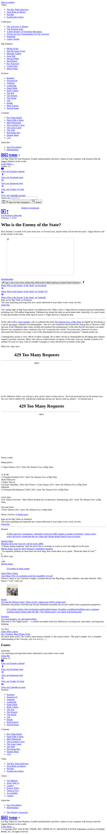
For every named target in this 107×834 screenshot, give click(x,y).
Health (10, 103)
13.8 (9, 137)
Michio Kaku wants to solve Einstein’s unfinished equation (27, 549)
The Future (11, 98)
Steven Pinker (13, 58)
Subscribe (17, 215)
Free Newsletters (14, 147)
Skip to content (7, 2)
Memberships (13, 149)
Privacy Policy (13, 788)
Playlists (10, 14)
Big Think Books (14, 117)
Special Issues (13, 108)
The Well (11, 130)
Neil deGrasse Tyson (16, 51)
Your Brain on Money (16, 12)
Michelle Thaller (14, 53)
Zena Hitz (11, 56)
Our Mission (12, 780)
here (14, 324)
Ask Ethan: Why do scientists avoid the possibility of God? (27, 576)
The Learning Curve (16, 125)
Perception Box (13, 132)
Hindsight (11, 36)
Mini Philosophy (14, 122)
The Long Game (14, 127)
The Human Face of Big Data (68, 322)
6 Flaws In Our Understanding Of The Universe (28, 34)
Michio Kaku (12, 48)
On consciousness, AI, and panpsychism (19, 619)
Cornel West (12, 66)
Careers (10, 795)
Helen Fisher (12, 68)
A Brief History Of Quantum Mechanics (24, 31)
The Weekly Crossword (17, 812)
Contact (10, 785)
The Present (12, 95)
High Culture (12, 90)
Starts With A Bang (15, 120)
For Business (7, 215)
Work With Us (13, 783)
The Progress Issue (15, 29)
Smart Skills (12, 88)
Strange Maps (13, 135)
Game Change (13, 39)
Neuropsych (12, 80)
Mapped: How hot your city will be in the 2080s (22, 543)
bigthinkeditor (7, 279)
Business (10, 78)
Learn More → (7, 164)
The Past (10, 93)
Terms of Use (13, 790)
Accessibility (12, 793)
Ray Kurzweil (13, 63)
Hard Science (13, 105)
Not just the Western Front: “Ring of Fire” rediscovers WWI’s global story (33, 602)
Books (4, 599)
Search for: (6, 198)
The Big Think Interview (18, 9)
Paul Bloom (12, 61)
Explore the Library (15, 17)
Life (8, 100)
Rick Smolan (24, 322)
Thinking (11, 83)
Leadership (11, 85)
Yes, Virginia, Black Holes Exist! (15, 634)
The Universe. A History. (18, 26)
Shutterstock (22, 514)
